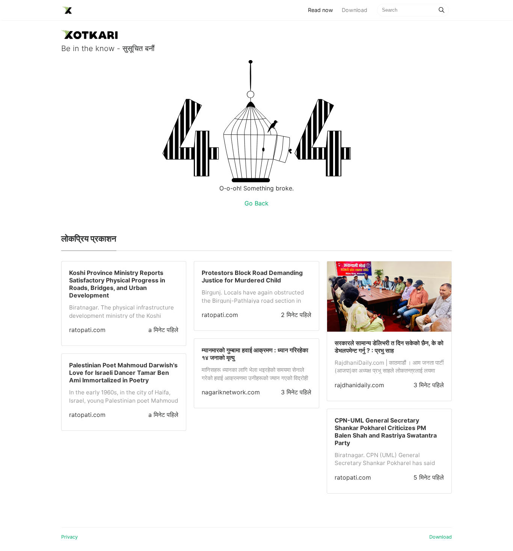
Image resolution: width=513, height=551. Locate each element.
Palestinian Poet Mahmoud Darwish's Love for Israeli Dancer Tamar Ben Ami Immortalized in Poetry (123, 372)
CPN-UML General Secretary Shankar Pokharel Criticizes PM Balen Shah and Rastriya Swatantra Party (386, 432)
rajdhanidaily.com (359, 385)
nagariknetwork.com (231, 392)
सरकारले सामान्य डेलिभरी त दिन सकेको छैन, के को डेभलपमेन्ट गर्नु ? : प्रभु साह (389, 346)
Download (354, 10)
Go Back (256, 203)
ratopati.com (87, 330)
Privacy (69, 537)
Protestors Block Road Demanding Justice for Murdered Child (252, 276)
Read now (322, 9)
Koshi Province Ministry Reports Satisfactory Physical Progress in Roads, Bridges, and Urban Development (117, 284)
